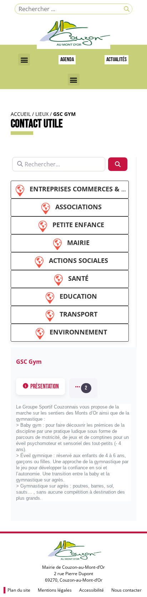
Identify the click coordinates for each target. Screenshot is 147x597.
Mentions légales (55, 590)
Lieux (42, 114)
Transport (78, 314)
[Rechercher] (126, 9)
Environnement (78, 332)
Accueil (21, 114)
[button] (24, 59)
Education (78, 296)
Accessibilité (91, 590)
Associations (78, 206)
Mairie (78, 242)
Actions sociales (78, 260)
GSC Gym (29, 362)
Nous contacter (126, 590)
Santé (78, 278)
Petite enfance (78, 224)
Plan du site (18, 590)
